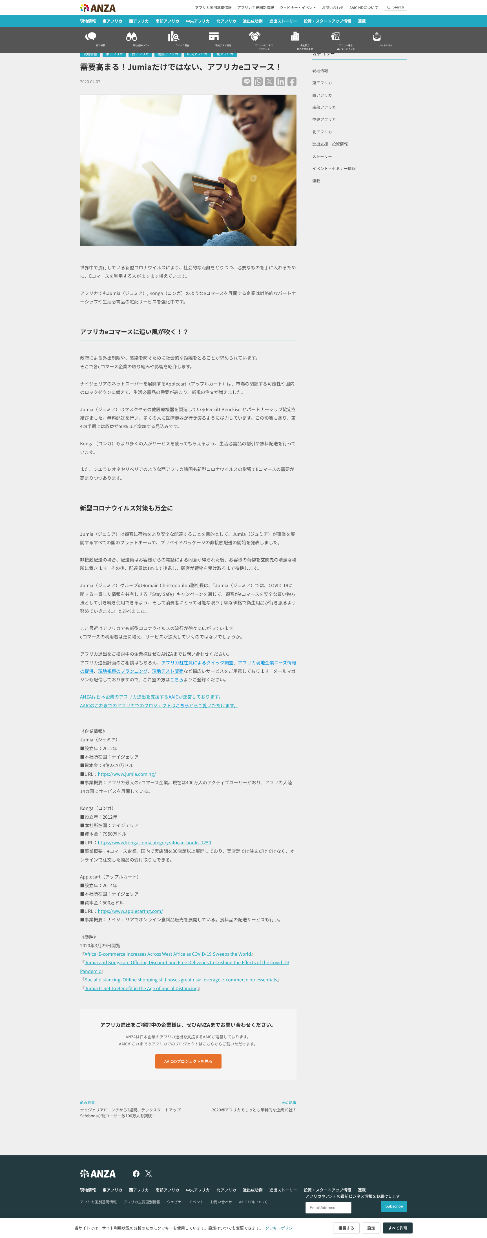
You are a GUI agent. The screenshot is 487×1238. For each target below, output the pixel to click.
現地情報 (88, 21)
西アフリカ (139, 21)
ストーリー (322, 156)
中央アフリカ (198, 21)
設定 (371, 1228)
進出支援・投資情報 (330, 144)
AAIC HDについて (363, 7)
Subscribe (394, 1206)
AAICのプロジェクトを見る (188, 1061)
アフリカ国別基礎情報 (213, 7)
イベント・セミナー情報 (334, 168)
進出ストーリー (283, 21)
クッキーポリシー (281, 1228)
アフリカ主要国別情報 (255, 7)
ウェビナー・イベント (298, 7)
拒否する (346, 1228)
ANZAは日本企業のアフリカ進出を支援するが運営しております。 (151, 696)
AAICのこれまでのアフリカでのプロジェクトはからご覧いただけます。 (159, 705)
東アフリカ (112, 21)
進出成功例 (253, 21)
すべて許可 (397, 1228)
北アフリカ (226, 21)
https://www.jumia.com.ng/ (127, 773)
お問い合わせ (333, 7)
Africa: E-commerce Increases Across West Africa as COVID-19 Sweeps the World (168, 953)
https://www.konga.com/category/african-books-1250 (154, 842)
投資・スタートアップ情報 (327, 21)
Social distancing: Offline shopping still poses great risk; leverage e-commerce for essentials (181, 979)
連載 (362, 21)
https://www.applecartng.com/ (130, 910)
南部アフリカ (167, 21)
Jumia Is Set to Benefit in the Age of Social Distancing (141, 988)
